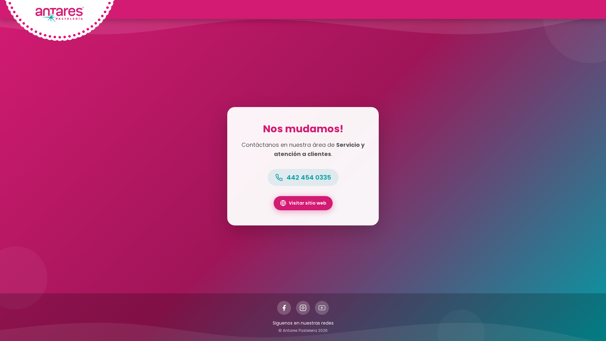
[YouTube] (322, 308)
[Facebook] (284, 308)
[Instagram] (303, 308)
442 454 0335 (309, 177)
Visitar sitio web (307, 203)
